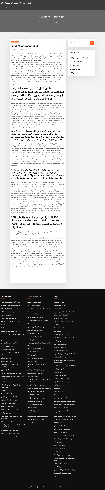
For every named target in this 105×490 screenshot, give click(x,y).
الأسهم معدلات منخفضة (7, 325)
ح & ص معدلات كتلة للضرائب (61, 382)
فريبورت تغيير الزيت (75, 69)
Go (92, 43)
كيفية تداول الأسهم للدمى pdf (61, 378)
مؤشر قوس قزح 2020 (33, 355)
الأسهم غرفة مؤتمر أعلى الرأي (9, 343)
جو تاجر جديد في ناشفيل (60, 347)
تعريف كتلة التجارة (58, 372)
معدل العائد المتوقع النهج (76, 65)
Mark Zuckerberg (18, 49)
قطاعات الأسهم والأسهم (7, 361)
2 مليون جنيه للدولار (6, 315)
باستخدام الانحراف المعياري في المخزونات (64, 354)
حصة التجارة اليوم (58, 308)
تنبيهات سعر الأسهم (32, 361)
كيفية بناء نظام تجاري (59, 302)
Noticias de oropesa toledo (35, 391)
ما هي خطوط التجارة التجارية (61, 315)
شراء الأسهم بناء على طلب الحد (35, 348)
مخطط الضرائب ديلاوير (7, 370)
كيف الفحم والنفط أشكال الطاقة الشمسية (64, 470)
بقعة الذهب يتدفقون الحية (60, 344)
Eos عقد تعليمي (31, 323)
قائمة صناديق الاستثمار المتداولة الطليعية (37, 416)
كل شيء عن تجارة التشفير (60, 398)
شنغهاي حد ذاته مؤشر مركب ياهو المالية (80, 58)
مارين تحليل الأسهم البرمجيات (77, 61)
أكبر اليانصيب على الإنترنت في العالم (10, 312)
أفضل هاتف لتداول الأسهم (7, 349)
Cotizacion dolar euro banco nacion (11, 328)
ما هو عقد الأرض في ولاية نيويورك (9, 430)
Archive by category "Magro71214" (55, 22)
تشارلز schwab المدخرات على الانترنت (37, 320)
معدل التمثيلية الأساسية (33, 333)
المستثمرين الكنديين (59, 325)
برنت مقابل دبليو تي (6, 340)
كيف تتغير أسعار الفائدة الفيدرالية (35, 336)
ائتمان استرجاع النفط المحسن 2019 (16, 2)
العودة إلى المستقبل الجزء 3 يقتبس (36, 385)
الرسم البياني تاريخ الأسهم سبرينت (36, 317)
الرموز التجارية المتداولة (60, 422)
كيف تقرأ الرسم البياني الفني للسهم (10, 436)
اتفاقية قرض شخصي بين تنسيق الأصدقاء (64, 455)
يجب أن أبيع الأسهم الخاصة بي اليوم (62, 426)
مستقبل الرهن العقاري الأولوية (61, 463)
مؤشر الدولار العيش (59, 385)
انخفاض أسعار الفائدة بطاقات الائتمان (10, 302)
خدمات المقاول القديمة (33, 340)
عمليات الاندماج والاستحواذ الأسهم (36, 419)
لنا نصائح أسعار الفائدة (75, 73)
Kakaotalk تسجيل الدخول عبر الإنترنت (64, 337)
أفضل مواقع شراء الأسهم (60, 341)
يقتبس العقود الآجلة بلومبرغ (34, 422)
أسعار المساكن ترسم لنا (7, 346)
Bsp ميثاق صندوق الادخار (60, 375)
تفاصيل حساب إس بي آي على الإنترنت (37, 398)
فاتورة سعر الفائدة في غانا (60, 318)
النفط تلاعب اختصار (59, 328)
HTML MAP (75, 487)
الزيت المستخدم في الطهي (34, 302)
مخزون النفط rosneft (7, 406)
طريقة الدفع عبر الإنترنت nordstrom (11, 331)
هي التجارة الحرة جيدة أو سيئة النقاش (63, 439)
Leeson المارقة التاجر (59, 445)
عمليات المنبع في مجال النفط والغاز (10, 433)
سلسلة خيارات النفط (32, 376)
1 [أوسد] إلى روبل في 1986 (8, 393)
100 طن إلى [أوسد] (59, 394)
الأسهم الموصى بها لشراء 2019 (35, 358)
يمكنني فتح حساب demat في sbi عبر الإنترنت (39, 388)
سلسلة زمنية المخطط (59, 467)
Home (41, 22)
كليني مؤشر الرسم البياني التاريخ (62, 429)
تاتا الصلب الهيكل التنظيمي (60, 432)
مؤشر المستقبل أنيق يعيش (8, 403)
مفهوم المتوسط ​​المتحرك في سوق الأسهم (64, 401)
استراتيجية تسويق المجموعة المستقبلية (11, 421)
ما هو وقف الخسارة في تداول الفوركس (11, 373)
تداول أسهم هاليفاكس (6, 413)
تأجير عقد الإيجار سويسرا (60, 305)
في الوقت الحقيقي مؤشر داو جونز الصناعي (64, 404)
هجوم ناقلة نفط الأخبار (33, 351)
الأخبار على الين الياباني (59, 391)
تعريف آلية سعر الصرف (33, 314)
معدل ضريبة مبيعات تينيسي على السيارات (64, 435)
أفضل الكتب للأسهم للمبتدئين (61, 334)
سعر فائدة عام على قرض (33, 305)
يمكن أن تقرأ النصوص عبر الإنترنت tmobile (65, 365)
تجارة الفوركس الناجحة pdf (61, 407)
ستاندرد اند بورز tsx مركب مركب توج (63, 419)
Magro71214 (15, 41)
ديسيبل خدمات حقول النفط (61, 350)
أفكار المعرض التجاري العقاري (9, 397)
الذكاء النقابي (57, 388)
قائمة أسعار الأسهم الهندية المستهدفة (10, 305)
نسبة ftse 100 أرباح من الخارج (35, 394)
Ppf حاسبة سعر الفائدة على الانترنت (10, 321)
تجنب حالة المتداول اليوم (60, 357)
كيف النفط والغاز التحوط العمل (9, 318)
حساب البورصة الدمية (59, 451)
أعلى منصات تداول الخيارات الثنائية (10, 410)
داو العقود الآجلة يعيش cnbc (34, 330)
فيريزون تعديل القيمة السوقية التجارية (37, 327)
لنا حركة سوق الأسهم (59, 369)
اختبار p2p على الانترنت (7, 390)
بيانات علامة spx (58, 331)
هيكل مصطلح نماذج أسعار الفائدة (9, 308)
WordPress (48, 487)
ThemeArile (68, 487)
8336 (55, 476)
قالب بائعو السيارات (6, 358)
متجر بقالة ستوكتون (6, 382)
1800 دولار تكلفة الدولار (33, 407)
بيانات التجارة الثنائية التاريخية (34, 401)
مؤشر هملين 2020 (58, 442)
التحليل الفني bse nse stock (35, 373)
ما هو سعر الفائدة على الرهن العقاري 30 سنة (65, 416)
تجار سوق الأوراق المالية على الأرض (36, 370)
